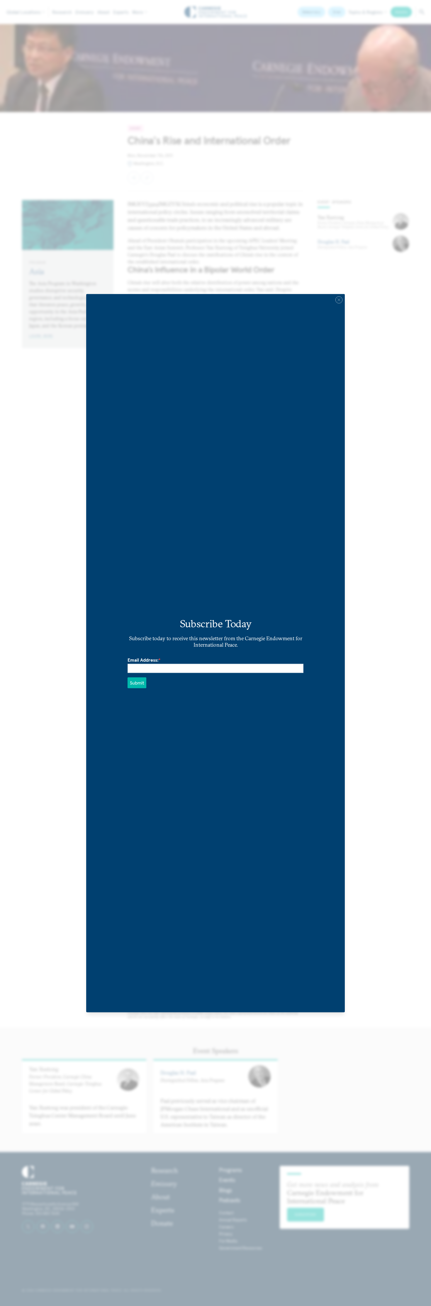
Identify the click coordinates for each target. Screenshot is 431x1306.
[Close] (338, 299)
